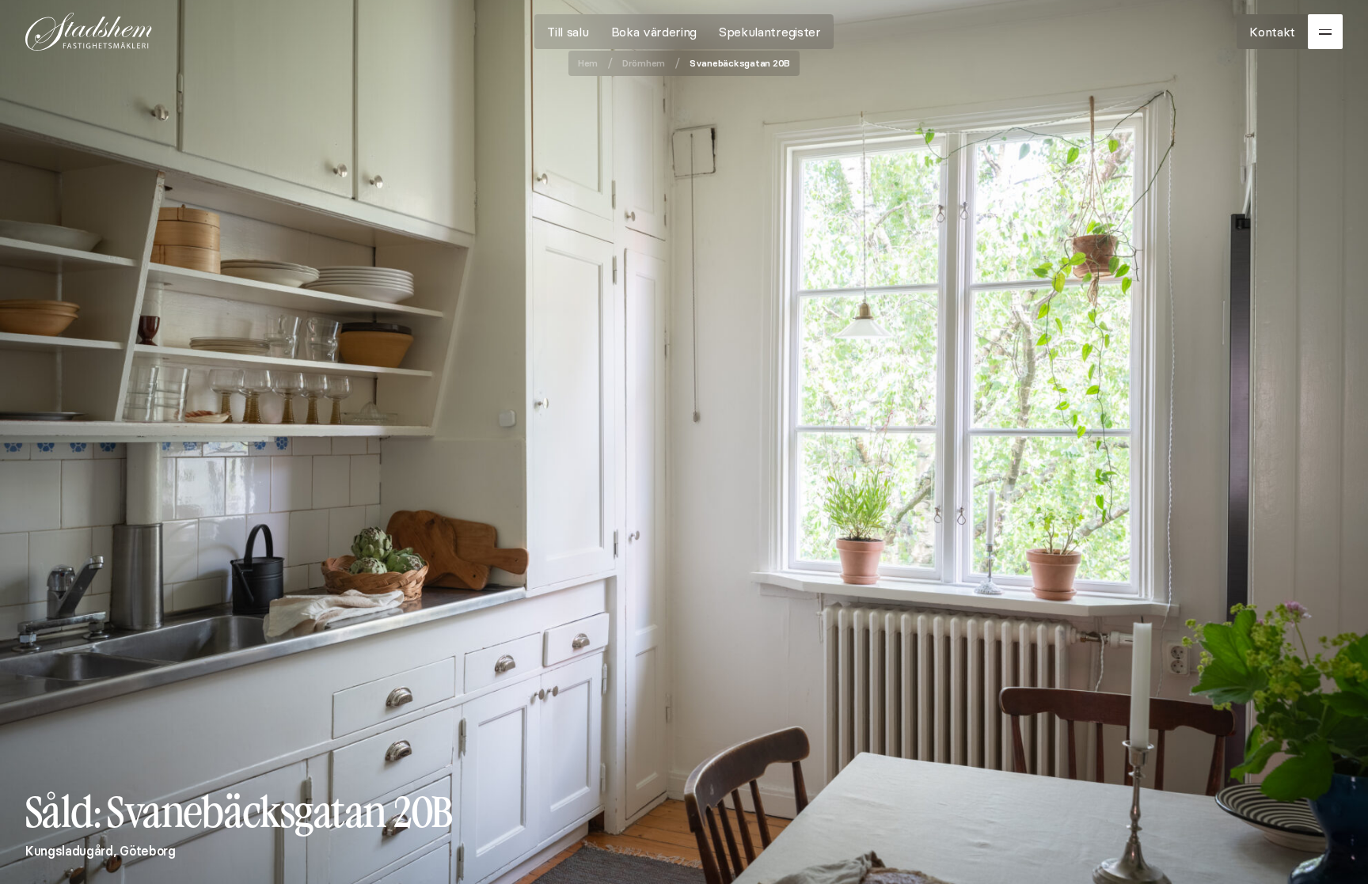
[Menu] (1325, 31)
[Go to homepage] (88, 32)
